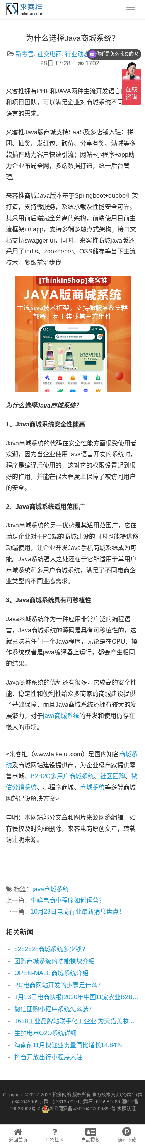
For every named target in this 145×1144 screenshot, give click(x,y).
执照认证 (126, 1108)
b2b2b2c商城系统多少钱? (49, 949)
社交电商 (49, 54)
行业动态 (77, 54)
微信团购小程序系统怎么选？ (54, 1009)
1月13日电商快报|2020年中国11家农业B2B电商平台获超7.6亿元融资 (76, 997)
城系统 (84, 776)
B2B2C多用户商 (53, 776)
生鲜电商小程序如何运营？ (68, 900)
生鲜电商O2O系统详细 (45, 1033)
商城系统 (92, 787)
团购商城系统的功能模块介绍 (54, 961)
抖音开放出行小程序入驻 (48, 1057)
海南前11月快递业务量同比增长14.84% (68, 1045)
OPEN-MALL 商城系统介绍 (51, 973)
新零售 (24, 54)
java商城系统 (61, 715)
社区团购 (112, 776)
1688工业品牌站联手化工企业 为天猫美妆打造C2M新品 (76, 1021)
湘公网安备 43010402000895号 (82, 1108)
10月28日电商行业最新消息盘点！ (78, 911)
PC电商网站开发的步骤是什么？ (59, 985)
